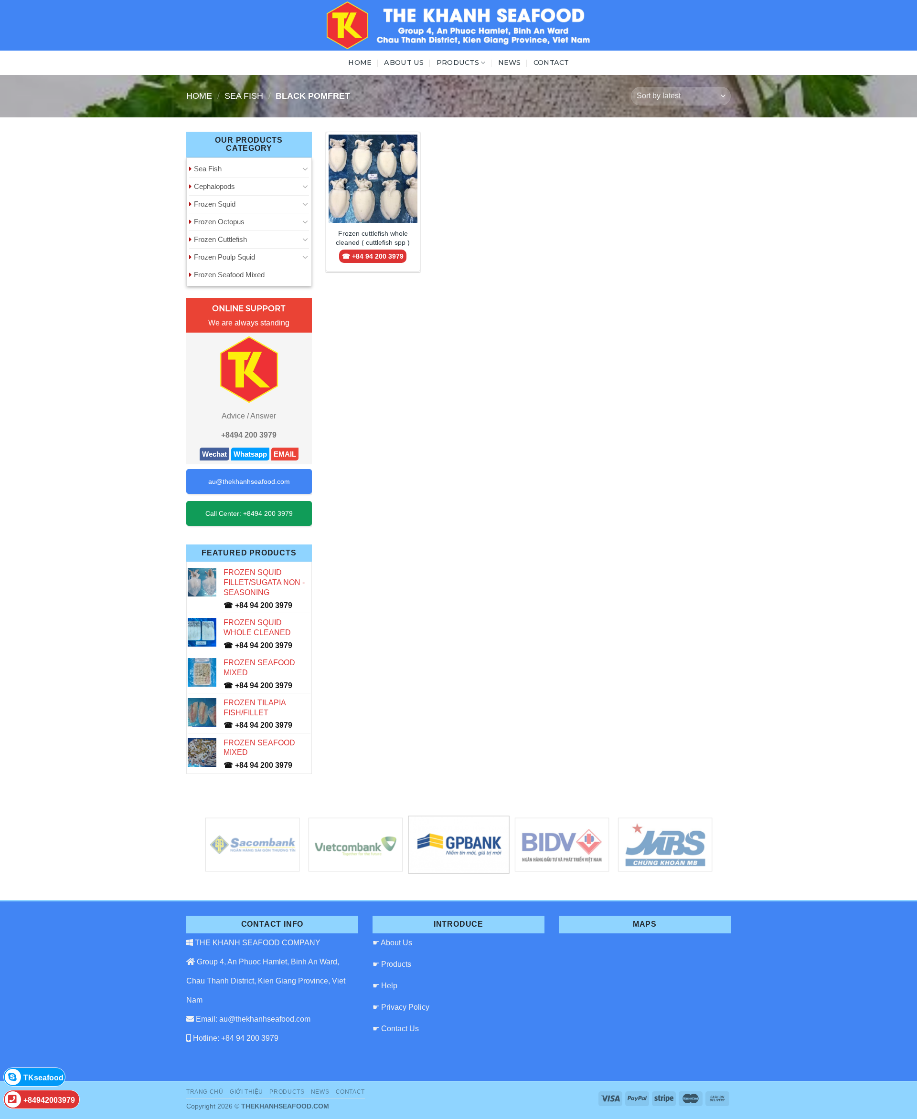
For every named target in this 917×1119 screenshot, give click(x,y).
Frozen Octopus (219, 222)
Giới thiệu (246, 1091)
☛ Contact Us (396, 1029)
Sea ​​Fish (243, 96)
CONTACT (551, 62)
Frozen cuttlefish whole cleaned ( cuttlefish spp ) (373, 238)
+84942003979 (49, 1100)
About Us (404, 62)
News (509, 62)
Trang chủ (205, 1091)
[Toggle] (305, 168)
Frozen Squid (214, 204)
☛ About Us (392, 943)
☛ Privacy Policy (401, 1007)
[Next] (694, 845)
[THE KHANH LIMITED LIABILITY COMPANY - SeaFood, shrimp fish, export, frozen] (458, 25)
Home (360, 62)
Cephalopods (214, 186)
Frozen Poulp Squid (224, 257)
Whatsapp (250, 454)
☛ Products (392, 964)
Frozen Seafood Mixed (229, 275)
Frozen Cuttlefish (220, 239)
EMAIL (285, 454)
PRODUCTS (458, 62)
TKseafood (43, 1078)
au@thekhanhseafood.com (249, 481)
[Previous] (223, 845)
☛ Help (385, 986)
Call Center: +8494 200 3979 (249, 513)
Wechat (214, 454)
